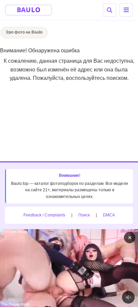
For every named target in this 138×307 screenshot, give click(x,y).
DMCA (109, 215)
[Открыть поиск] (109, 10)
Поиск (84, 215)
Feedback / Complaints (44, 215)
